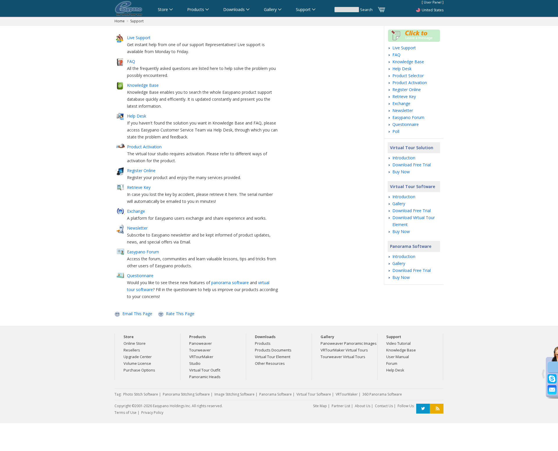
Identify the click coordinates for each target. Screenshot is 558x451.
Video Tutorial (398, 343)
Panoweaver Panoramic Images (349, 343)
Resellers (132, 350)
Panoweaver (200, 343)
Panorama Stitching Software (186, 394)
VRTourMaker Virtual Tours (344, 350)
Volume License (137, 363)
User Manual (397, 356)
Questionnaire (405, 124)
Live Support (404, 47)
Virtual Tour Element (272, 356)
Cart (382, 9)
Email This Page (137, 313)
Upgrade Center (138, 356)
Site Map (320, 405)
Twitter (423, 409)
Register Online (406, 89)
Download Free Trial (411, 164)
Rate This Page (180, 313)
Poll (395, 131)
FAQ (396, 54)
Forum (391, 363)
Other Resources (270, 363)
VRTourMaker (201, 356)
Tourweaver (200, 350)
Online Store (135, 343)
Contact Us (384, 405)
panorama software (230, 282)
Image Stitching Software (234, 394)
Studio (195, 363)
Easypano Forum (408, 117)
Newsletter (402, 110)
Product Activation (409, 82)
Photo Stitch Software (140, 394)
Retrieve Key (404, 96)
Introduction (403, 157)
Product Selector (408, 75)
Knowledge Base (408, 61)
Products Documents (273, 350)
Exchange (401, 103)
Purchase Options (139, 370)
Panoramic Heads (205, 376)
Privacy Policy (152, 412)
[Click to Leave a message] (414, 40)
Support (137, 21)
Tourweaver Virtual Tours (343, 356)
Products (263, 343)
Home (120, 21)
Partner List (341, 405)
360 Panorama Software (382, 394)
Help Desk (402, 68)
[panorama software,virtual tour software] (129, 8)
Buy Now (401, 171)
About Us (362, 405)
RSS (436, 409)
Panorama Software (410, 246)
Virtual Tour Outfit (204, 370)
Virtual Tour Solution (411, 147)
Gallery (398, 203)
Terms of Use (126, 412)
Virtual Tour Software (412, 186)
